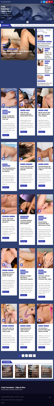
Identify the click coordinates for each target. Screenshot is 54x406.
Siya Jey (46, 63)
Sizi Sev (46, 50)
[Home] (2, 22)
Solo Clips (12, 216)
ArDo (16, 57)
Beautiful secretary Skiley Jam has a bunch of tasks (8, 274)
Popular (49, 29)
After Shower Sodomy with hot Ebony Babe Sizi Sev (26, 114)
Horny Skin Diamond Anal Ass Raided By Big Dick (27, 168)
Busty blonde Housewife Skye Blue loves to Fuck (44, 223)
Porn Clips (47, 35)
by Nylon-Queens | (19, 399)
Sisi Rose (46, 164)
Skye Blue (41, 219)
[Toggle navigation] (27, 22)
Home (50, 397)
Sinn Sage (41, 325)
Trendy (45, 32)
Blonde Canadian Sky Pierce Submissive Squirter (26, 277)
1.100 (30, 355)
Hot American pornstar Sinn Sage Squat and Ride (44, 329)
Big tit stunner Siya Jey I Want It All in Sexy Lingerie (44, 114)
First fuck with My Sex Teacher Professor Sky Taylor (44, 277)
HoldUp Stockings (24, 216)
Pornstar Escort (41, 41)
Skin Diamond (29, 164)
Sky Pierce (23, 273)
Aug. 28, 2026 (10, 57)
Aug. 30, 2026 (7, 121)
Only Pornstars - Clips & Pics (13, 387)
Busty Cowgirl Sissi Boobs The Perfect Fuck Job (8, 117)
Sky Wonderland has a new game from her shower (8, 169)
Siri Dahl (28, 325)
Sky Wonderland (41, 81)
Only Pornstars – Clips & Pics (6, 8)
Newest (41, 29)
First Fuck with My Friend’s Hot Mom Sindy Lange (8, 329)
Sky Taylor (41, 273)
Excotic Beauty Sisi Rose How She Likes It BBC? (44, 168)
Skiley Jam (10, 270)
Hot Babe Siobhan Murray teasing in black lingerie (26, 222)
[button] (52, 22)
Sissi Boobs (49, 41)
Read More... (5, 135)
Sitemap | (3, 402)
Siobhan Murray (24, 218)
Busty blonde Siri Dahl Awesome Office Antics (25, 329)
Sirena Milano (5, 216)
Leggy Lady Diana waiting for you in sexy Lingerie (19, 52)
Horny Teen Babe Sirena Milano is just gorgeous (8, 220)
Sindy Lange (10, 325)
